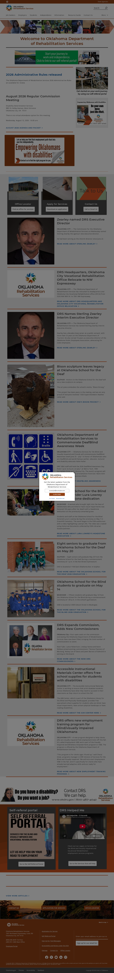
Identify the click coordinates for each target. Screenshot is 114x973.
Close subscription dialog (74, 472)
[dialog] (57, 486)
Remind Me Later (60, 498)
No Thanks (52, 498)
